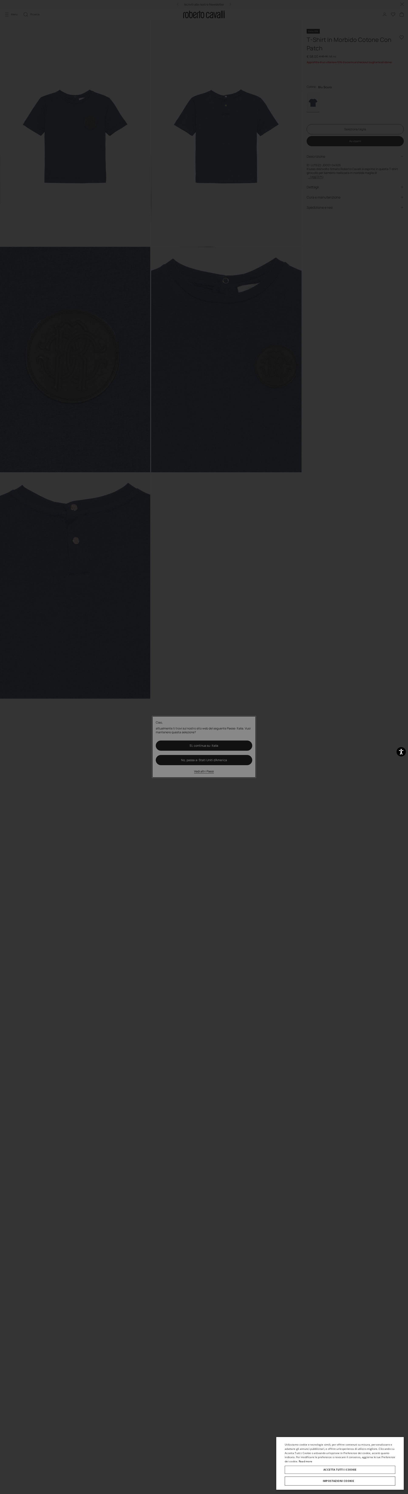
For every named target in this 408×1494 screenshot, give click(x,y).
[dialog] (340, 1463)
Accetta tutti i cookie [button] (340, 1469)
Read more (305, 1461)
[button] (340, 1481)
